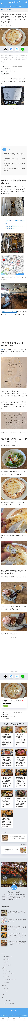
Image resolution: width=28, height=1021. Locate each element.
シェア (14, 1019)
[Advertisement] (14, 126)
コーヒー (15, 6)
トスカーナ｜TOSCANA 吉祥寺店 (11, 29)
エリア (6, 962)
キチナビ (6, 982)
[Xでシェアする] (5, 49)
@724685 (7, 976)
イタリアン (12, 71)
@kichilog (7, 971)
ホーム (3, 1019)
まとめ (6, 991)
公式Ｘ (10, 6)
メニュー (25, 1019)
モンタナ (9, 189)
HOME (14, 1011)
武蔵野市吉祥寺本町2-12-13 (9, 312)
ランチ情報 (8, 1019)
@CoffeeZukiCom (9, 973)
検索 (19, 1019)
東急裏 (7, 73)
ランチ (5, 6)
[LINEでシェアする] (22, 49)
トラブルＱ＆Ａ (8, 1000)
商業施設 (6, 959)
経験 (20, 6)
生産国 (6, 988)
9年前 (2, 349)
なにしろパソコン (18, 896)
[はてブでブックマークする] (17, 49)
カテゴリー (7, 965)
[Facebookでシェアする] (11, 49)
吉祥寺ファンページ (9, 979)
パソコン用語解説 (9, 1003)
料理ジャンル (8, 956)
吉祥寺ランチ (8, 68)
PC (23, 6)
